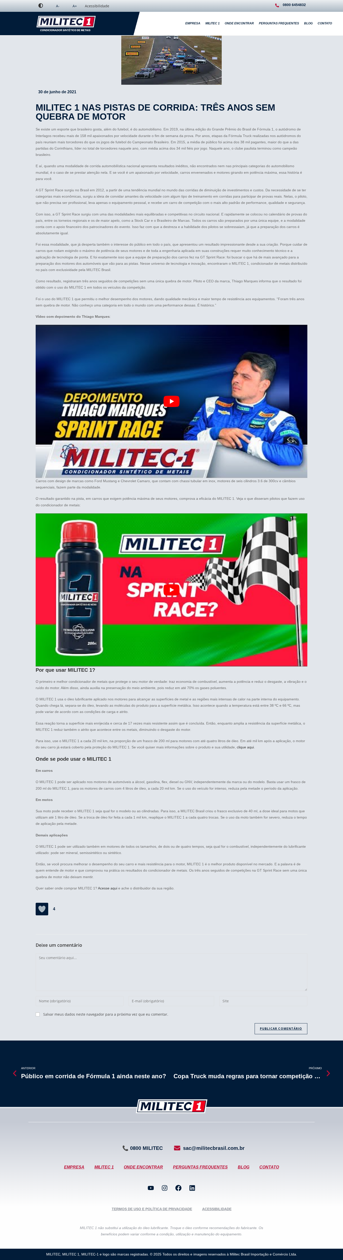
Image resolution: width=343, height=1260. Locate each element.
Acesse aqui (107, 888)
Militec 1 (212, 23)
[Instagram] (164, 1188)
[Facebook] (178, 1188)
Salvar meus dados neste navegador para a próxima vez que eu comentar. (105, 1014)
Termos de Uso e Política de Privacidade (152, 1209)
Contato (325, 23)
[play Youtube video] (172, 401)
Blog (308, 23)
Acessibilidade (97, 6)
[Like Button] (42, 909)
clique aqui (245, 747)
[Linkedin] (192, 1188)
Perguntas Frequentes (279, 23)
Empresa (192, 23)
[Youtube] (151, 1188)
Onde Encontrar (239, 23)
